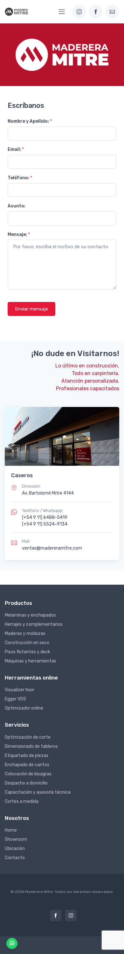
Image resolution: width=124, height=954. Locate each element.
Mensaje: (19, 234)
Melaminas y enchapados (30, 615)
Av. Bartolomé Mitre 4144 (48, 493)
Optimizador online (24, 708)
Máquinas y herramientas (30, 661)
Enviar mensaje (31, 309)
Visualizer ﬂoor (19, 689)
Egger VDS (15, 699)
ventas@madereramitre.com (52, 548)
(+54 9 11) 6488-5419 (44, 517)
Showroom (16, 839)
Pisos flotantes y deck (27, 652)
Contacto (15, 857)
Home (11, 830)
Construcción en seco (27, 642)
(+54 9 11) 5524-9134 (44, 524)
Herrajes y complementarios (34, 624)
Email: (16, 149)
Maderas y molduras (25, 633)
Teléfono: (20, 178)
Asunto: (16, 206)
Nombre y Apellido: (30, 121)
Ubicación (15, 848)
